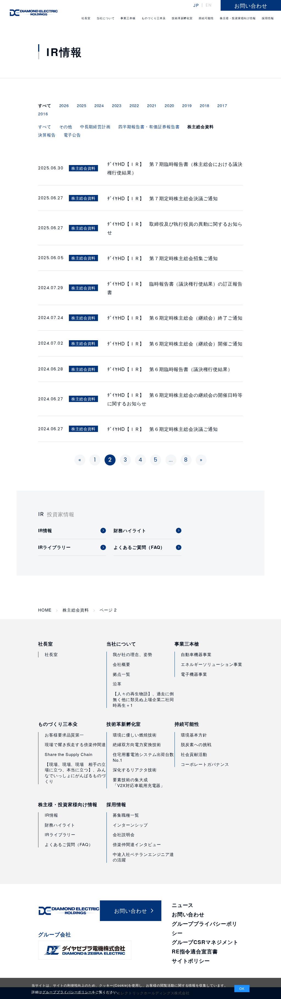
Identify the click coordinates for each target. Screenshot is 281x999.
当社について (121, 643)
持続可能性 (187, 724)
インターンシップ (130, 825)
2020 (170, 105)
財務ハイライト (60, 825)
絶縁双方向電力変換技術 (137, 744)
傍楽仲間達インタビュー (137, 844)
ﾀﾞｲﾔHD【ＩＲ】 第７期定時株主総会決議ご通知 (162, 198)
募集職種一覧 (126, 815)
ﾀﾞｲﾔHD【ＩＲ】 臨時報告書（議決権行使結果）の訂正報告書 (175, 287)
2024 (99, 105)
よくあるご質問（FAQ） (69, 844)
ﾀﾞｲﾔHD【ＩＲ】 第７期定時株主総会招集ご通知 (162, 258)
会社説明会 (124, 834)
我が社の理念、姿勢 (132, 654)
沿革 (117, 684)
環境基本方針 (194, 735)
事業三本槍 (187, 643)
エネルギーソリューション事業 (211, 664)
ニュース (183, 905)
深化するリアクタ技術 (134, 769)
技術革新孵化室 (123, 724)
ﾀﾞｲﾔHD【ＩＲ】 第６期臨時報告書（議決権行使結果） (170, 368)
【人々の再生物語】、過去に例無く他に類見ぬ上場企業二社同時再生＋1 (143, 699)
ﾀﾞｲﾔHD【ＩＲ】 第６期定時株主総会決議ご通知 (162, 428)
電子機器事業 (194, 674)
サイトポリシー (191, 960)
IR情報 (51, 815)
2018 (205, 105)
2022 (134, 105)
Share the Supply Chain (68, 754)
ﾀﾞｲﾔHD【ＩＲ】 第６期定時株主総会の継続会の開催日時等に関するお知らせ (175, 399)
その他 (65, 126)
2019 (187, 105)
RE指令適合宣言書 (195, 951)
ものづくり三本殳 (58, 724)
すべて (44, 126)
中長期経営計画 (95, 126)
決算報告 (47, 135)
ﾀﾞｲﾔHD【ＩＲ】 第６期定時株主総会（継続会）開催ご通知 (175, 343)
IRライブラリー (60, 834)
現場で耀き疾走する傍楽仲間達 (75, 744)
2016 (43, 113)
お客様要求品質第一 (64, 735)
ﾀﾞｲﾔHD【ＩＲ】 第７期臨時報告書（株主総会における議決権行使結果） (175, 168)
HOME (45, 610)
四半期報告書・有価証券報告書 (148, 126)
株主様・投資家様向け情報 (67, 804)
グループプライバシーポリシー (67, 991)
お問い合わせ (188, 914)
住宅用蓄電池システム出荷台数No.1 (143, 757)
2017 (222, 105)
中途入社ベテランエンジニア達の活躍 (143, 857)
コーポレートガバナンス (205, 764)
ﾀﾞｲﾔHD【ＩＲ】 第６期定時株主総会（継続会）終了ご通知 (175, 317)
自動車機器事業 (196, 654)
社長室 (45, 643)
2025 (82, 105)
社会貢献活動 (194, 754)
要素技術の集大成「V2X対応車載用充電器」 (139, 782)
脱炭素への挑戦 (196, 744)
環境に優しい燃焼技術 (134, 735)
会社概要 (121, 664)
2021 (152, 105)
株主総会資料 (76, 610)
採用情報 (116, 804)
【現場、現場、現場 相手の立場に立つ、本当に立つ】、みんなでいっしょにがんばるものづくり (75, 772)
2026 (64, 105)
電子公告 (72, 135)
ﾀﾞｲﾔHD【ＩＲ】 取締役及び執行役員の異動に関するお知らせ (175, 228)
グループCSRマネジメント (205, 942)
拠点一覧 (121, 674)
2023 (117, 105)
